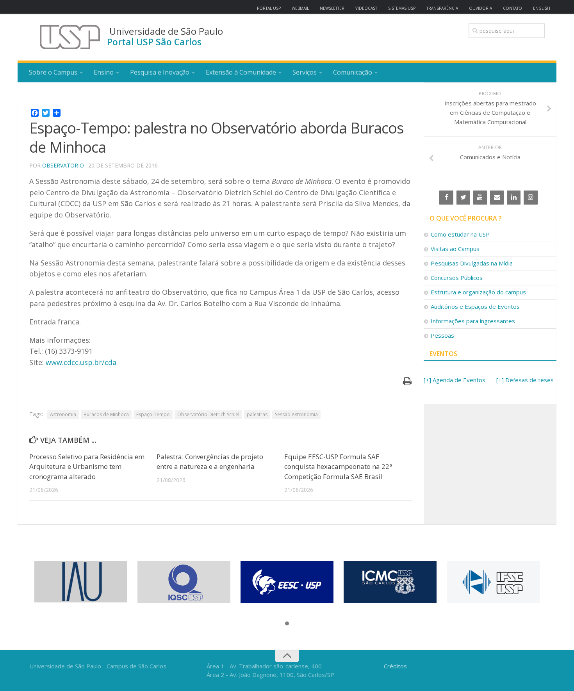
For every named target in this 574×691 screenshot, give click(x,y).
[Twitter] (463, 198)
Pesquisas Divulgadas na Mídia (472, 263)
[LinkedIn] (514, 198)
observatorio (63, 165)
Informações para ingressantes (473, 321)
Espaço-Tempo (153, 414)
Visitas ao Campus (455, 249)
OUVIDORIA (480, 8)
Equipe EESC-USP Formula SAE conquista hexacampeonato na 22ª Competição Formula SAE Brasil (338, 466)
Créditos (395, 666)
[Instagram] (530, 198)
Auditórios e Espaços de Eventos (475, 306)
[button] (287, 624)
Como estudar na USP (460, 234)
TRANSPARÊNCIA (442, 8)
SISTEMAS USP (401, 8)
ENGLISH (541, 8)
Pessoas (442, 335)
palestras (257, 414)
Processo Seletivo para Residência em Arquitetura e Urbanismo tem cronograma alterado (86, 466)
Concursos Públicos (457, 277)
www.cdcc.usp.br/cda (81, 362)
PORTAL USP (269, 8)
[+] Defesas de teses (525, 380)
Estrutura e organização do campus (478, 292)
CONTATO (512, 8)
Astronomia (63, 414)
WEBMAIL (300, 8)
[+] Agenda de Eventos (454, 380)
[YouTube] (480, 198)
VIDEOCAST (366, 8)
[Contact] (497, 198)
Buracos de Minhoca (106, 414)
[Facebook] (446, 198)
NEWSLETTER (332, 8)
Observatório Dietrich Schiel (208, 414)
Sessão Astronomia (296, 414)
